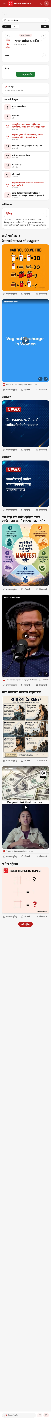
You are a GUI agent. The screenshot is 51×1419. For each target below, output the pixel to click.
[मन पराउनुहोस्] (39, 1415)
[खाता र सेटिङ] (46, 3)
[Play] (25, 340)
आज (44, 26)
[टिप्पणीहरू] (46, 1415)
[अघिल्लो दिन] (7, 36)
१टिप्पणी (45, 680)
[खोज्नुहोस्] (41, 3)
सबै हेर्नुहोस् (25, 924)
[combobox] (25, 213)
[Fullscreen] (46, 379)
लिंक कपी (43, 294)
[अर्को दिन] (43, 36)
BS (6, 26)
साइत (7, 55)
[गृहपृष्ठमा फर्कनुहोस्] (4, 14)
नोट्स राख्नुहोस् (27, 74)
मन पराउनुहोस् (11, 294)
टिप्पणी (27, 294)
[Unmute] (40, 379)
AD (15, 26)
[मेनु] (4, 3)
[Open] (25, 423)
